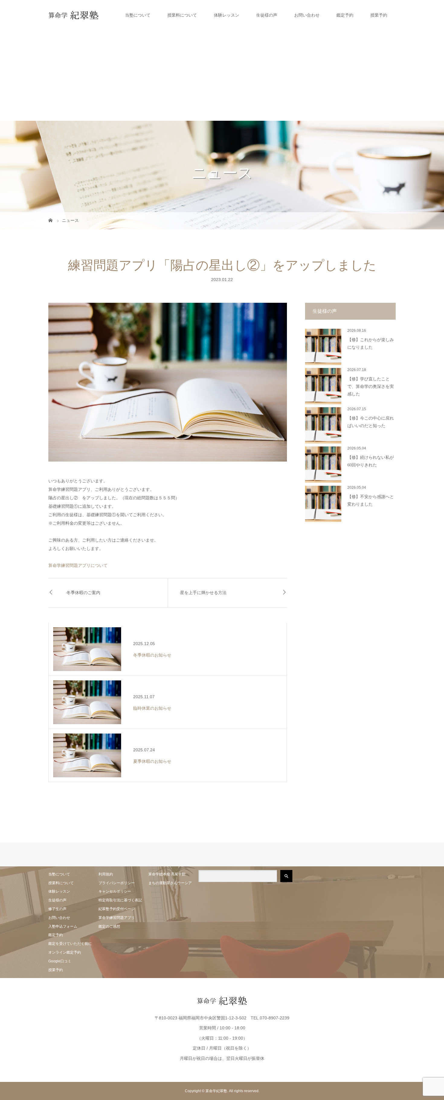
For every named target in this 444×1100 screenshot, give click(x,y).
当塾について (137, 15)
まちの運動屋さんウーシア (170, 883)
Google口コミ (59, 961)
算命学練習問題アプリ (116, 918)
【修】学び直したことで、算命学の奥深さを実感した (370, 386)
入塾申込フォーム (62, 926)
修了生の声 (57, 909)
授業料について (182, 15)
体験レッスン (226, 15)
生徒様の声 (266, 15)
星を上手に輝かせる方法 (203, 592)
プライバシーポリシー (116, 883)
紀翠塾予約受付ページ (116, 909)
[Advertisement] (222, 75)
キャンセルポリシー (114, 891)
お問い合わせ (307, 15)
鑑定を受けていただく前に (70, 944)
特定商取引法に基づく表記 (120, 900)
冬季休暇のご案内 (83, 592)
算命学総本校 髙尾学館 (166, 874)
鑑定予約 (344, 15)
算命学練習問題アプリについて (78, 565)
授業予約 (378, 15)
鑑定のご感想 (109, 926)
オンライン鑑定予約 (64, 952)
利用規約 (105, 874)
